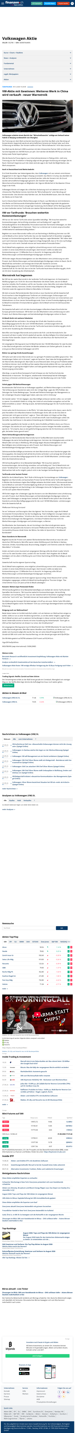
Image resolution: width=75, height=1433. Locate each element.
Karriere (7, 1394)
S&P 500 (16, 1414)
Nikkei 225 (7, 1414)
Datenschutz (41, 1394)
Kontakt (7, 1391)
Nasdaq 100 (59, 1411)
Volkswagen (43, 173)
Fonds (16, 1416)
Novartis (5, 964)
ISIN (17, 42)
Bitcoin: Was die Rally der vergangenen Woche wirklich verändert (45, 1067)
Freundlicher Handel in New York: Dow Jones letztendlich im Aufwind (27, 1210)
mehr (4, 989)
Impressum (41, 1391)
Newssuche (8, 923)
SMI (22, 1414)
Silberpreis (8, 1416)
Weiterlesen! (8, 685)
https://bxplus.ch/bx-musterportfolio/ (14, 1048)
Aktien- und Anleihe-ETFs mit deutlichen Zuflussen (39, 1096)
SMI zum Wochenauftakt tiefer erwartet (35, 1076)
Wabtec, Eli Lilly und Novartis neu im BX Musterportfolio (20, 1035)
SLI (19, 1411)
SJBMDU (69, 1142)
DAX (29, 1411)
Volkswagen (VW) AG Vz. (11, 698)
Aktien (37, 1414)
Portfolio (52, 1416)
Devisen (45, 1414)
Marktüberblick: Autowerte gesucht (34, 1071)
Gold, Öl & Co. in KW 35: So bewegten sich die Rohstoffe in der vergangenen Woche (33, 1215)
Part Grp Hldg (7, 980)
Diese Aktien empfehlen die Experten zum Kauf (19, 1202)
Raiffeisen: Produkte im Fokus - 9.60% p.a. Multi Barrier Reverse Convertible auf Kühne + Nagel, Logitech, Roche (46, 1091)
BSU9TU (69, 1146)
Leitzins (29, 1419)
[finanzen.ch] (14, 2)
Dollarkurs (54, 1414)
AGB (38, 1399)
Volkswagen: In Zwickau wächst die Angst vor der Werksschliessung (37, 750)
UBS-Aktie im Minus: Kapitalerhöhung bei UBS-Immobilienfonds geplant (28, 1198)
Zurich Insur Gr (8, 955)
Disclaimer (40, 1397)
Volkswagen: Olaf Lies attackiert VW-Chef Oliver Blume (32, 766)
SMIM (24, 1411)
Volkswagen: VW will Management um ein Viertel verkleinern (34, 756)
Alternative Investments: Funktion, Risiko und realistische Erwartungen (37, 1169)
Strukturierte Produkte (28, 1416)
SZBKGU (69, 1138)
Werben (25, 1394)
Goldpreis (29, 1414)
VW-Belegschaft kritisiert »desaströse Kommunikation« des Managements (39, 776)
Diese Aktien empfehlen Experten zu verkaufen (19, 1178)
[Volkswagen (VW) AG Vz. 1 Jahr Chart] (62, 698)
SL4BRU (69, 1122)
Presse (6, 1397)
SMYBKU (69, 1126)
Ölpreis (22, 1419)
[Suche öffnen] (72, 3)
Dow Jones (49, 1411)
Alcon (4, 947)
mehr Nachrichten (9, 789)
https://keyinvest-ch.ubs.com (55, 1152)
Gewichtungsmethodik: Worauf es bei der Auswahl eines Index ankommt (38, 1165)
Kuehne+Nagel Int (9, 976)
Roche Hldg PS (7, 972)
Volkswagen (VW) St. (9, 702)
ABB (4, 968)
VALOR (4, 42)
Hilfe (24, 1391)
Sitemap (7, 1399)
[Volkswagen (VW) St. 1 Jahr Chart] (64, 702)
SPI (15, 1411)
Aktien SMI (8, 1411)
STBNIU (69, 1130)
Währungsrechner (10, 1419)
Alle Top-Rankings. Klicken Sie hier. (15, 1258)
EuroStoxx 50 (38, 1411)
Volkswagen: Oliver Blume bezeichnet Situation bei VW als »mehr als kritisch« (41, 782)
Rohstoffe (42, 1416)
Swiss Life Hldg (7, 959)
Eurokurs (63, 1414)
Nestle (4, 951)
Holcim (5, 984)
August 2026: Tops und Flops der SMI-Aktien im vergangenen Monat (27, 1194)
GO (62, 928)
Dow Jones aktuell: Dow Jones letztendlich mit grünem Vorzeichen (26, 1206)
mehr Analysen (7, 809)
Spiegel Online (22, 746)
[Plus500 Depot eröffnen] (16, 5)
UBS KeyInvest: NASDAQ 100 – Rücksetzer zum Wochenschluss (44, 1080)
